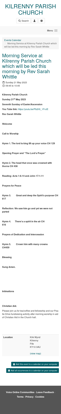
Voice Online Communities (20, 392)
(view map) (35, 353)
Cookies (39, 396)
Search (25, 20)
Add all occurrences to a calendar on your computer (33, 370)
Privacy (29, 396)
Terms (20, 396)
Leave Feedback (45, 392)
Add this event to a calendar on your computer (36, 364)
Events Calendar (12, 40)
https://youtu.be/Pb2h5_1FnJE (33, 109)
